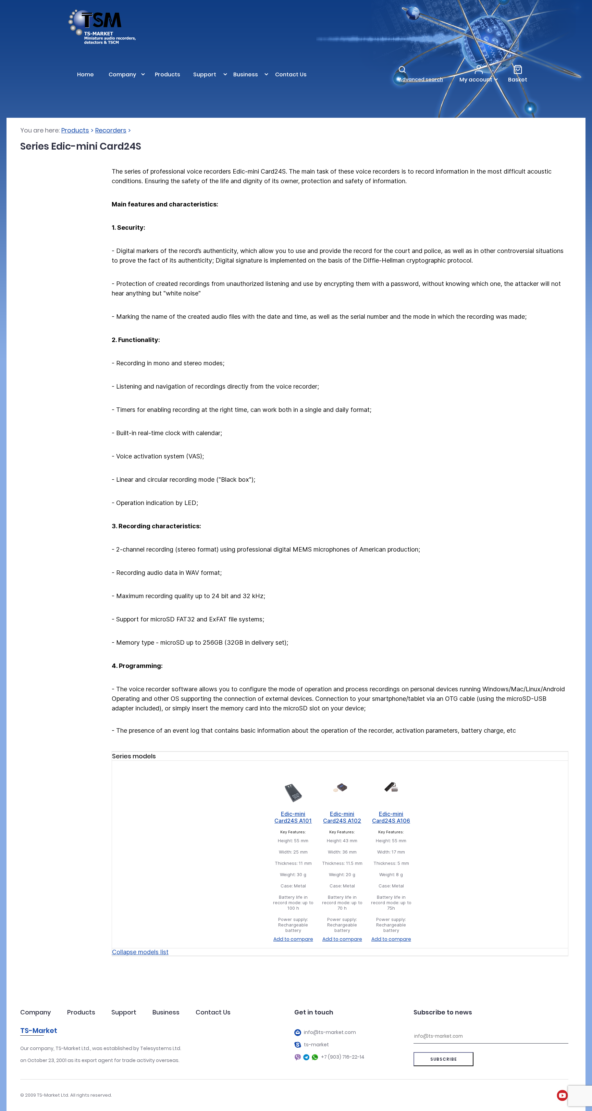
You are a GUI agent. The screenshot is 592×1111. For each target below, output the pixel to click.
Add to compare (293, 939)
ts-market (316, 1044)
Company (35, 1012)
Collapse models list (140, 952)
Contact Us (213, 1012)
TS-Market (38, 1030)
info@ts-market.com (330, 1032)
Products (75, 130)
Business (166, 1012)
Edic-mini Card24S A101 (293, 817)
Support (123, 1012)
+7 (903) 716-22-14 (343, 1057)
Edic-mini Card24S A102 (342, 817)
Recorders (110, 130)
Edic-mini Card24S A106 (391, 817)
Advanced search (421, 79)
